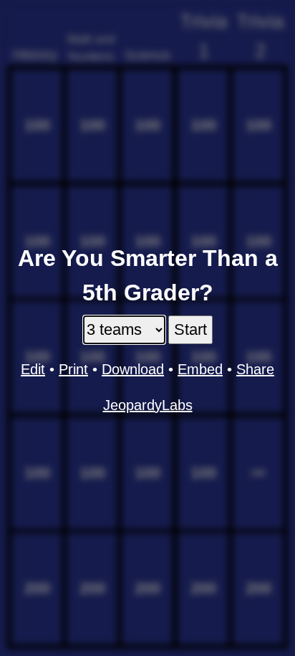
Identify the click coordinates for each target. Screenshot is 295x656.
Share (255, 369)
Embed (200, 369)
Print (73, 369)
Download (133, 369)
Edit (33, 369)
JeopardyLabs (148, 405)
